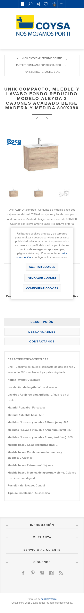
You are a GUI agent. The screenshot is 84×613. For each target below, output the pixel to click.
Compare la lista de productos (38, 4)
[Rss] (61, 573)
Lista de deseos (46, 4)
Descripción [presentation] (42, 321)
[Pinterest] (33, 573)
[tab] (42, 322)
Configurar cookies (42, 288)
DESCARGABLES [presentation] (42, 331)
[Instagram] (51, 573)
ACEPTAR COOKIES (42, 266)
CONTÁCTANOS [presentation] (42, 341)
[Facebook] (23, 573)
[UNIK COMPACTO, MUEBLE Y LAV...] (37, 119)
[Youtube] (42, 573)
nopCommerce (49, 599)
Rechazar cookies (42, 277)
